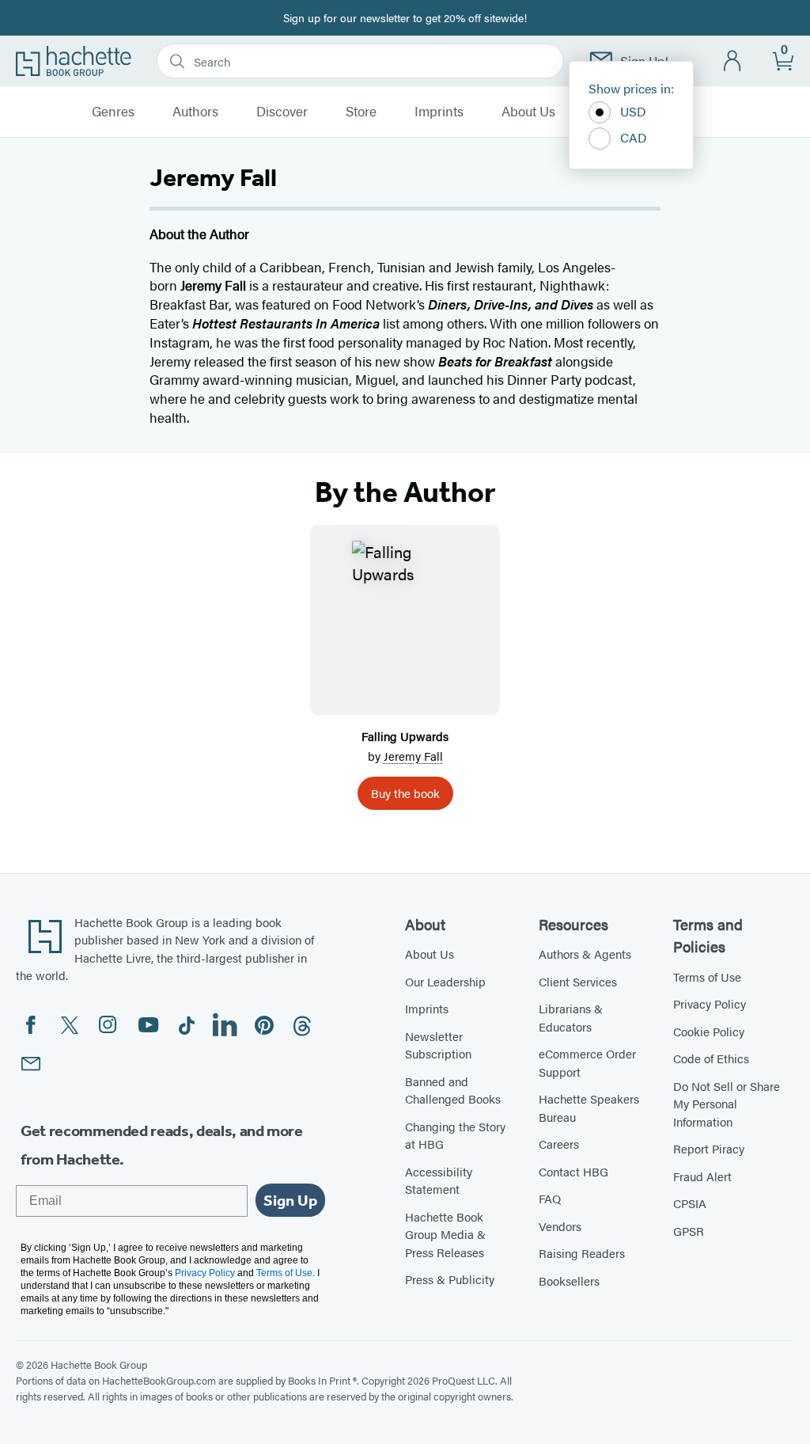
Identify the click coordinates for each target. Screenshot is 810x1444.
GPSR (688, 1230)
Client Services (578, 981)
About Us (528, 111)
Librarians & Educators (571, 1017)
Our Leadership (445, 981)
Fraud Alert (702, 1176)
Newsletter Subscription (438, 1045)
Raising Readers (582, 1252)
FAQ (550, 1198)
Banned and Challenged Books (453, 1090)
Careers (559, 1143)
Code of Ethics (711, 1058)
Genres (113, 111)
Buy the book (405, 793)
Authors (195, 111)
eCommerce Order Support (587, 1062)
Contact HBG (573, 1171)
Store (361, 111)
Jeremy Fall (413, 755)
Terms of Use (707, 976)
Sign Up (290, 1200)
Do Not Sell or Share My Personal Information (726, 1103)
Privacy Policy (709, 1003)
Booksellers (569, 1280)
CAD (633, 137)
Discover (282, 111)
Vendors (560, 1226)
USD (633, 111)
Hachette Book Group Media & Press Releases (445, 1234)
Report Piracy (708, 1148)
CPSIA (689, 1203)
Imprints (439, 111)
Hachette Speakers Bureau (589, 1107)
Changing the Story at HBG (455, 1135)
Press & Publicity (449, 1279)
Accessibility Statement (438, 1180)
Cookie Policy (708, 1031)
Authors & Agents (585, 953)
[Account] (733, 61)
